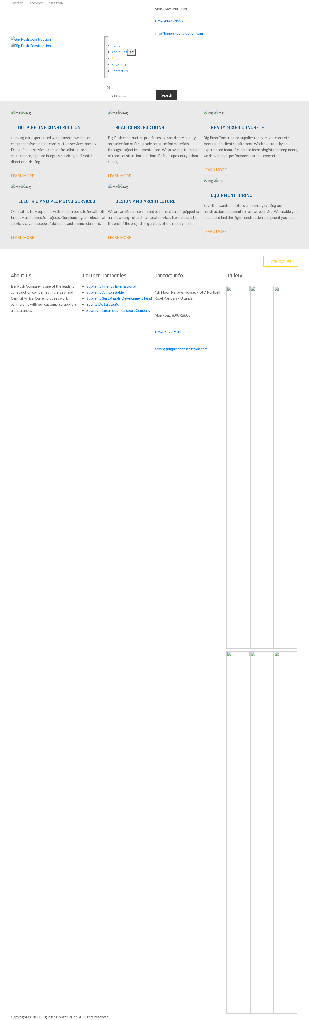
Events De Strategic (102, 304)
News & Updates (124, 65)
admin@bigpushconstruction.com (180, 349)
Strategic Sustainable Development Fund (119, 298)
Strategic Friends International (111, 286)
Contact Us (120, 71)
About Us (118, 52)
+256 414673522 (168, 21)
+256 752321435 (168, 332)
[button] (280, 261)
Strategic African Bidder (105, 292)
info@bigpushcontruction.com (178, 33)
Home (116, 45)
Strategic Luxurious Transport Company (118, 310)
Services (118, 58)
